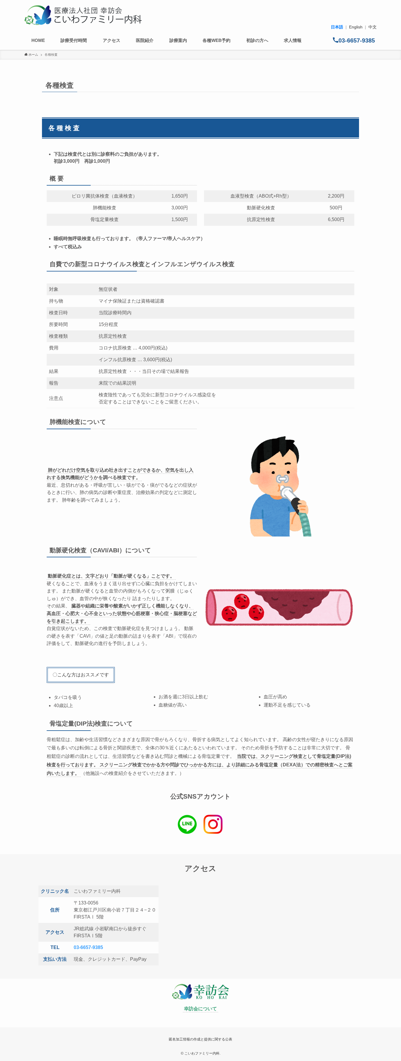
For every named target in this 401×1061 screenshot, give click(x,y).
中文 (372, 27)
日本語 (337, 27)
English (356, 27)
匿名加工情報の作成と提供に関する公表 (200, 1039)
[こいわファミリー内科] (83, 15)
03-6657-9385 (88, 947)
